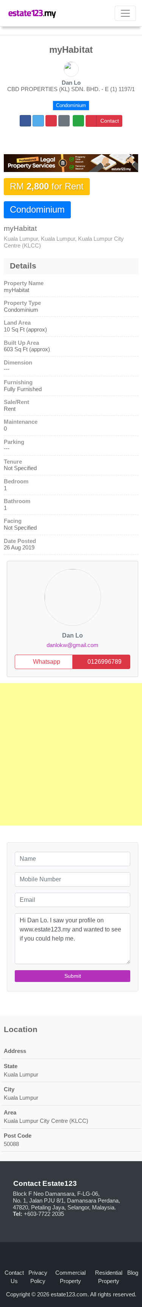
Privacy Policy (37, 1277)
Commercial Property (70, 1277)
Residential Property (108, 1277)
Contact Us (14, 1277)
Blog (132, 1273)
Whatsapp (45, 661)
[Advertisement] (71, 754)
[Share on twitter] (38, 120)
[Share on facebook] (25, 120)
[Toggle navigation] (125, 13)
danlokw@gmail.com (72, 645)
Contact (109, 121)
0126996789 (104, 661)
